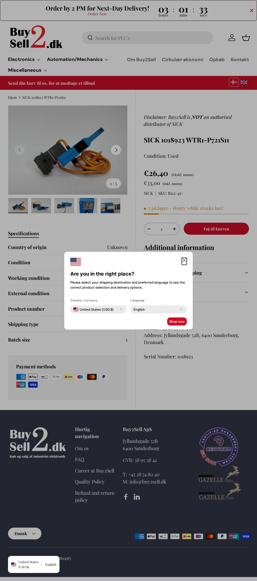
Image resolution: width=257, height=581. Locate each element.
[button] (184, 261)
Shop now (177, 321)
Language (138, 300)
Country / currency (83, 300)
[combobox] (93, 309)
